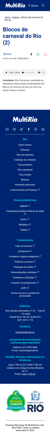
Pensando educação (25, 184)
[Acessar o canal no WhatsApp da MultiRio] (36, 129)
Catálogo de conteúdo (25, 159)
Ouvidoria (25, 326)
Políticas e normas (24, 261)
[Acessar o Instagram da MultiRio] (14, 129)
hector (24, 219)
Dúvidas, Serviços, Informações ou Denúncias (25, 358)
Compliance (24, 251)
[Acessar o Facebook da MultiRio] (28, 129)
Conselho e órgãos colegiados (24, 256)
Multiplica (24, 224)
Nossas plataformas (25, 200)
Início (7, 17)
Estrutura (25, 150)
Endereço (25, 305)
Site (25, 139)
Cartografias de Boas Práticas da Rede (25, 211)
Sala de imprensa (25, 154)
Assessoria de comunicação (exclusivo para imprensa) (25, 341)
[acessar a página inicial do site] (15, 5)
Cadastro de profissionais (24, 283)
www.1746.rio (28, 374)
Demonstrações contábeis (24, 272)
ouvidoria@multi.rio (25, 332)
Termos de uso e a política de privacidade (25, 294)
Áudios (15, 17)
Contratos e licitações (24, 277)
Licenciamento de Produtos (24, 190)
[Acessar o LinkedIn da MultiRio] (43, 129)
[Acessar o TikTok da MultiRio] (21, 129)
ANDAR (24, 206)
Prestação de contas (24, 267)
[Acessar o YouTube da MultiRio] (7, 129)
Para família (25, 174)
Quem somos (25, 145)
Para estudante (25, 169)
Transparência (25, 240)
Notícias (25, 179)
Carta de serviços (24, 246)
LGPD (24, 288)
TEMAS (24, 230)
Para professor (25, 164)
